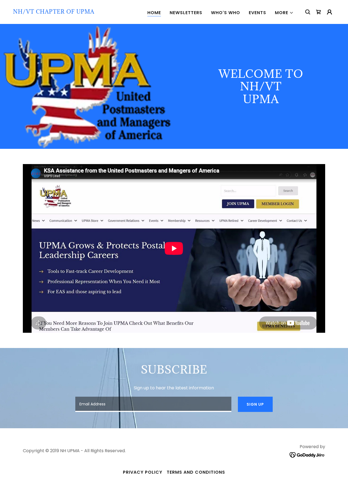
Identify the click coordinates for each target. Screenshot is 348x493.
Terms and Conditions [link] (196, 472)
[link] (53, 12)
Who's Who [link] (225, 13)
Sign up (255, 404)
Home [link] (154, 13)
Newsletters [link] (186, 13)
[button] (284, 13)
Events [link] (257, 13)
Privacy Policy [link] (142, 472)
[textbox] (153, 404)
